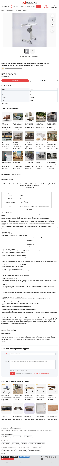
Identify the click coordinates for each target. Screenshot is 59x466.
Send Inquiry (15, 80)
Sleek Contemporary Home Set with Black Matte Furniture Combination (6, 163)
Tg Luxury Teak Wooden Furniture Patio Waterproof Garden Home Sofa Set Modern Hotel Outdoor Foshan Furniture (17, 163)
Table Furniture (6, 443)
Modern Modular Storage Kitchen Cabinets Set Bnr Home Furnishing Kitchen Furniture (5, 143)
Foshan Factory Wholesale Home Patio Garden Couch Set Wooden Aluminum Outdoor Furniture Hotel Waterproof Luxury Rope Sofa (40, 124)
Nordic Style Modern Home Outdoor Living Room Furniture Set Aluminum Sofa (29, 163)
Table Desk (24, 443)
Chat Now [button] (44, 80)
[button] (2, 2)
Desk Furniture (15, 443)
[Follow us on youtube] (53, 456)
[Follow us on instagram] (51, 456)
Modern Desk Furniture (24, 447)
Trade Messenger (24, 456)
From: (8, 353)
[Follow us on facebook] (47, 456)
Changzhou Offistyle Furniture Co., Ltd (13, 68)
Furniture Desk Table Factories (9, 447)
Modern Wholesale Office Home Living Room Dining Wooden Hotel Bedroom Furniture (52, 163)
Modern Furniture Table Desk (9, 450)
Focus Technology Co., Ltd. (19, 462)
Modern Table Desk (36, 447)
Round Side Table (28, 436)
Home (2, 10)
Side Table (25, 10)
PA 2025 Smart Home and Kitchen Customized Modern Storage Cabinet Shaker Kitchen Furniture (18, 143)
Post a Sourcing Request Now (41, 373)
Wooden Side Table (17, 436)
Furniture (8, 10)
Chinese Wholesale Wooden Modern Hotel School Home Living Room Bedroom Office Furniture (52, 124)
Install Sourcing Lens (8, 458)
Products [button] (15, 6)
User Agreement (37, 462)
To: (8, 357)
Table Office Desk (22, 450)
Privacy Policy (51, 462)
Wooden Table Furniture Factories (37, 443)
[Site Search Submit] (38, 6)
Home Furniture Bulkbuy (34, 450)
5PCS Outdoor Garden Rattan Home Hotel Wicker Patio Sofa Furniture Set (18, 124)
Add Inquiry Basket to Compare (30, 56)
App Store (5, 456)
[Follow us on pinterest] (55, 456)
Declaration (44, 462)
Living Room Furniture (16, 10)
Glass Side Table (6, 436)
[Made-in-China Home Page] (29, 2)
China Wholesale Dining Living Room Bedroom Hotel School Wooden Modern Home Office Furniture (29, 143)
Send (12, 373)
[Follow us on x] (49, 456)
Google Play (13, 456)
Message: (7, 361)
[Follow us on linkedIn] (42, 458)
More (2, 453)
